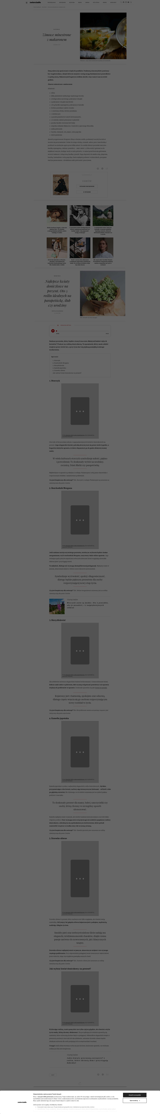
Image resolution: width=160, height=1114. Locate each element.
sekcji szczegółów (103, 1111)
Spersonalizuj (134, 1100)
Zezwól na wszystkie (135, 1095)
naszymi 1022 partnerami (45, 1096)
